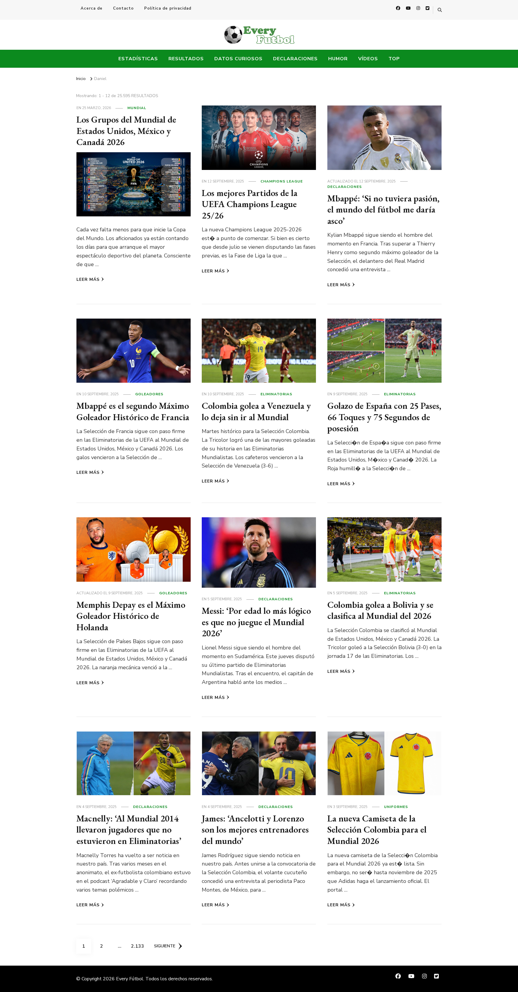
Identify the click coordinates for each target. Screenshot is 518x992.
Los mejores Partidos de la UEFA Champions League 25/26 (249, 204)
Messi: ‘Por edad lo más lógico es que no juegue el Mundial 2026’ (256, 622)
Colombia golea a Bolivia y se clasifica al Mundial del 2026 (380, 610)
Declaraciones (295, 58)
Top (394, 58)
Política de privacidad (167, 8)
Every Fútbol (129, 979)
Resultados (186, 58)
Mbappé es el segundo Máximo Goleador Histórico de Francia (132, 411)
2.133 (138, 946)
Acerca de (92, 8)
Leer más (88, 279)
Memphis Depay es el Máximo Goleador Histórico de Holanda (130, 616)
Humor (338, 58)
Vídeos (368, 58)
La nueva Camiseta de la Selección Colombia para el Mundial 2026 (377, 829)
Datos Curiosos (238, 58)
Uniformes (396, 806)
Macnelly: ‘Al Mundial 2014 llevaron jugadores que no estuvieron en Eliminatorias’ (128, 829)
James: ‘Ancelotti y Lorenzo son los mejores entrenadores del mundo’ (255, 829)
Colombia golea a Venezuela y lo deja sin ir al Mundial (256, 411)
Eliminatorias (276, 394)
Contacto (123, 8)
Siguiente (164, 946)
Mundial (136, 107)
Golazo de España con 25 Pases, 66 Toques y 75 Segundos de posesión (384, 417)
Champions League (281, 181)
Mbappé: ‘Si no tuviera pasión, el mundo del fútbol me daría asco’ (383, 209)
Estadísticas (138, 58)
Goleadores (149, 394)
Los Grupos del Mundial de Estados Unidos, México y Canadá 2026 (126, 131)
